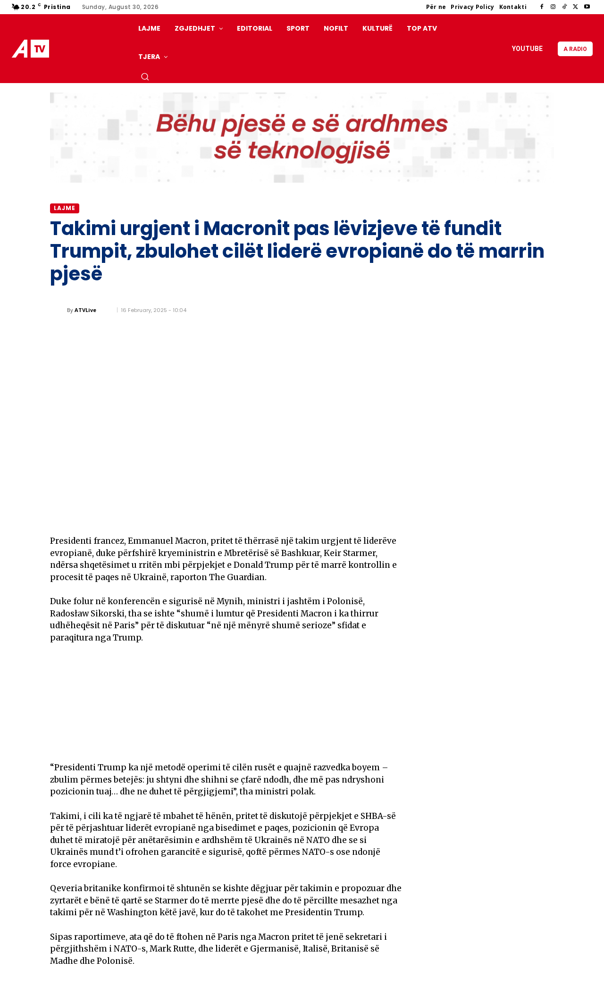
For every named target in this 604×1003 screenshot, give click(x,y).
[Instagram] (553, 7)
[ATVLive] (58, 310)
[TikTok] (564, 7)
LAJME (65, 208)
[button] (145, 76)
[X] (575, 7)
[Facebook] (541, 7)
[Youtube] (587, 7)
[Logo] (32, 49)
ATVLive (85, 309)
